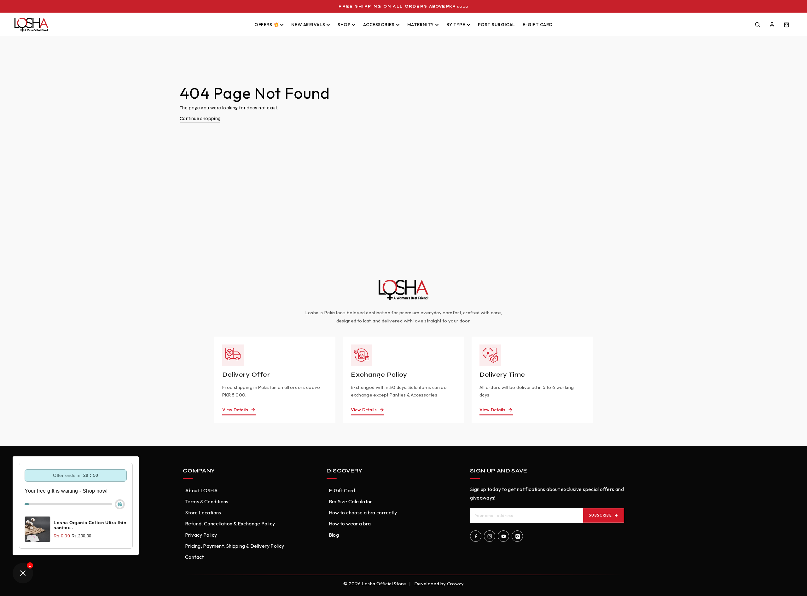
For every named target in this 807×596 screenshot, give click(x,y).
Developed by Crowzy (439, 584)
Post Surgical (496, 24)
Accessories (378, 24)
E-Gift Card (538, 24)
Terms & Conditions (207, 501)
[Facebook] (475, 536)
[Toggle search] (757, 24)
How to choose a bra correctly (363, 512)
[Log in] (772, 24)
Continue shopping (200, 118)
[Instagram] (489, 536)
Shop (344, 24)
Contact (194, 556)
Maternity (420, 24)
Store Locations (203, 512)
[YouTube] (503, 536)
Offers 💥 (266, 24)
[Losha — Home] (129, 25)
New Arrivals (308, 24)
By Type (455, 24)
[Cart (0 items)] (786, 24)
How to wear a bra (350, 523)
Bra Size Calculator (350, 501)
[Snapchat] (517, 536)
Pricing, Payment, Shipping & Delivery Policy (234, 545)
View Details (235, 410)
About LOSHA (201, 490)
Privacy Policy (201, 534)
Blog (334, 534)
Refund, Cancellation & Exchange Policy (230, 523)
